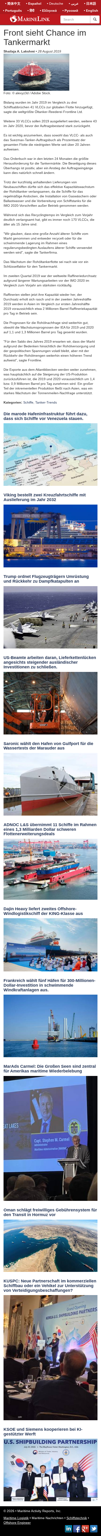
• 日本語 (90, 3)
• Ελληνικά (48, 10)
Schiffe (28, 402)
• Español (33, 3)
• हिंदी (30, 10)
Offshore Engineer (17, 1523)
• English (91, 10)
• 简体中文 (12, 3)
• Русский (70, 10)
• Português (12, 10)
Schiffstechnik (76, 1518)
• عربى (73, 3)
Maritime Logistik (16, 1518)
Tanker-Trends (46, 402)
